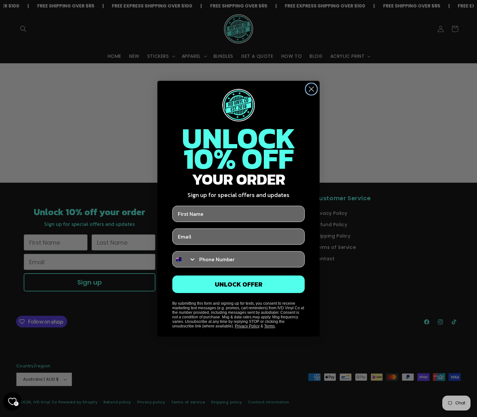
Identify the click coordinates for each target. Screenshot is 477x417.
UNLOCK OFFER (239, 284)
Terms (269, 326)
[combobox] (184, 259)
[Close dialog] (311, 89)
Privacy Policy (247, 326)
